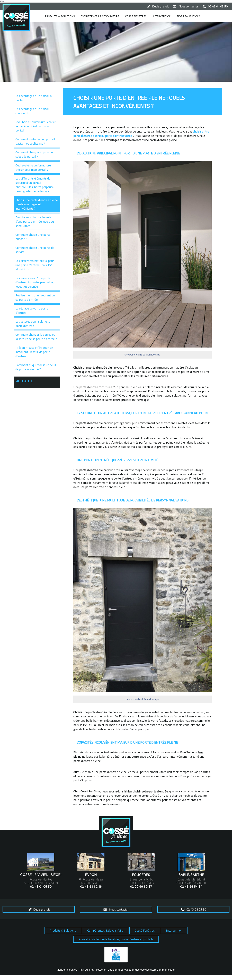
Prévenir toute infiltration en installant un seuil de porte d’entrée (34, 351)
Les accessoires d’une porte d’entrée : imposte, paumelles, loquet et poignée (34, 282)
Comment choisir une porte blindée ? (32, 236)
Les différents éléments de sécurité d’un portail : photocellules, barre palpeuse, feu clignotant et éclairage (34, 184)
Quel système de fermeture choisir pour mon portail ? (33, 167)
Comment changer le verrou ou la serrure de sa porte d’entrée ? (36, 336)
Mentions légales (67, 969)
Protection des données (109, 969)
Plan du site (86, 969)
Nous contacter (188, 6)
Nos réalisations (189, 16)
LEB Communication (163, 969)
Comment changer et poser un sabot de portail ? (35, 154)
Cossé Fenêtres (136, 16)
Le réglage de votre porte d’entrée (31, 310)
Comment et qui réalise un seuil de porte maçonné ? (35, 367)
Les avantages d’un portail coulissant (32, 111)
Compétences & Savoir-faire (100, 16)
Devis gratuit (160, 6)
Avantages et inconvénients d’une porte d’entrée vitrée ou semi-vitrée (34, 221)
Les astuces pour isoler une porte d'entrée (32, 323)
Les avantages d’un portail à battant (33, 97)
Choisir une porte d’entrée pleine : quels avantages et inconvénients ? (36, 204)
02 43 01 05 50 (218, 6)
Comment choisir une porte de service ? (34, 249)
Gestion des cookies (137, 969)
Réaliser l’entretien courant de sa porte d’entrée (35, 297)
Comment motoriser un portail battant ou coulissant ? (35, 141)
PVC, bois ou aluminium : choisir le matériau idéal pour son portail (35, 126)
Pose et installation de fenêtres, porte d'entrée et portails (116, 939)
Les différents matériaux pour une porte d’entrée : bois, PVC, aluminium (34, 264)
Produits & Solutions (60, 16)
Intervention (162, 16)
